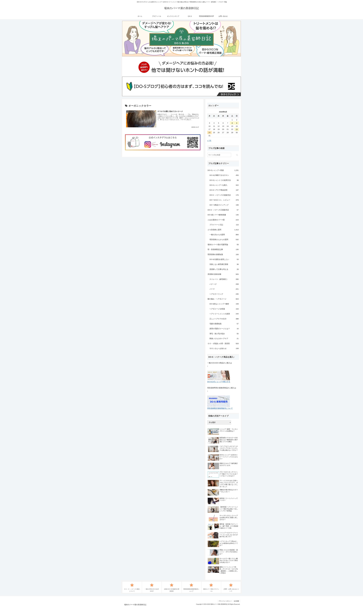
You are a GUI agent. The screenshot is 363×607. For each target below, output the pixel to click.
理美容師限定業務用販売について (220, 408)
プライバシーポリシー (225, 601)
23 (237, 129)
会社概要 (236, 601)
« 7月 (209, 141)
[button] (237, 155)
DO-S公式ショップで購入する (218, 382)
